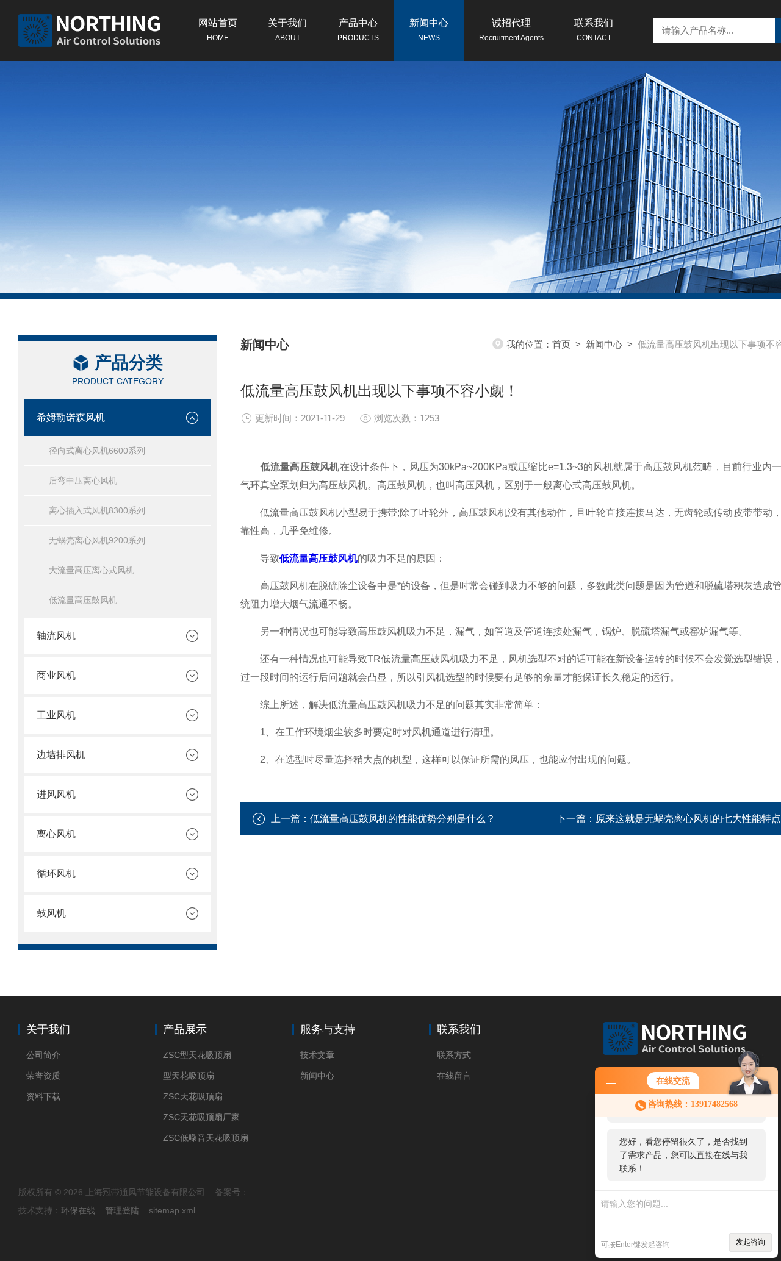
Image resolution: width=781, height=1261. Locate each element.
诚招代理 (511, 30)
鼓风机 (51, 913)
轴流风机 (56, 635)
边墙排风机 (61, 754)
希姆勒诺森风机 (71, 417)
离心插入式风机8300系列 (97, 510)
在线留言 (454, 1076)
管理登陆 (122, 1210)
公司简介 (43, 1055)
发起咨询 (750, 1242)
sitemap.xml (172, 1210)
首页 (561, 344)
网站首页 (217, 30)
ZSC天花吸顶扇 (193, 1096)
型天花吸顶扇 (188, 1076)
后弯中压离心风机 (83, 480)
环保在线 (78, 1210)
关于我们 (287, 30)
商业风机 (56, 675)
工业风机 (56, 715)
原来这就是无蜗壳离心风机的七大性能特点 (688, 818)
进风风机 (56, 794)
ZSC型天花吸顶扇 (197, 1055)
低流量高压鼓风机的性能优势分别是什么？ (402, 818)
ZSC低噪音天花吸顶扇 (205, 1138)
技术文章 (317, 1055)
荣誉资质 (43, 1076)
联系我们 (593, 30)
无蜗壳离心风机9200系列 (97, 540)
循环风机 (56, 873)
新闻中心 (428, 30)
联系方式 (454, 1055)
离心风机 (56, 834)
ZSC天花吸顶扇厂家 (201, 1117)
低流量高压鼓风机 (83, 600)
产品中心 (358, 30)
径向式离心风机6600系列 (97, 450)
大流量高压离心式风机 (91, 570)
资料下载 (43, 1096)
